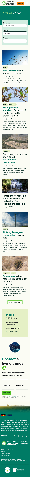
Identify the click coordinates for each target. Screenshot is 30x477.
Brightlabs (7, 455)
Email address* (20, 385)
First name (5, 378)
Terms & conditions (6, 453)
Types (5, 38)
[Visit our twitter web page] (15, 436)
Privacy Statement (11, 396)
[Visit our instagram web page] (23, 436)
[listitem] (15, 67)
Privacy (3, 451)
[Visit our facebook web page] (19, 436)
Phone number (6, 385)
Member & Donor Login (7, 449)
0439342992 (13, 331)
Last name (19, 378)
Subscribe (6, 392)
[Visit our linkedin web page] (27, 436)
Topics (5, 30)
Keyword (6, 23)
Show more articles (15, 302)
